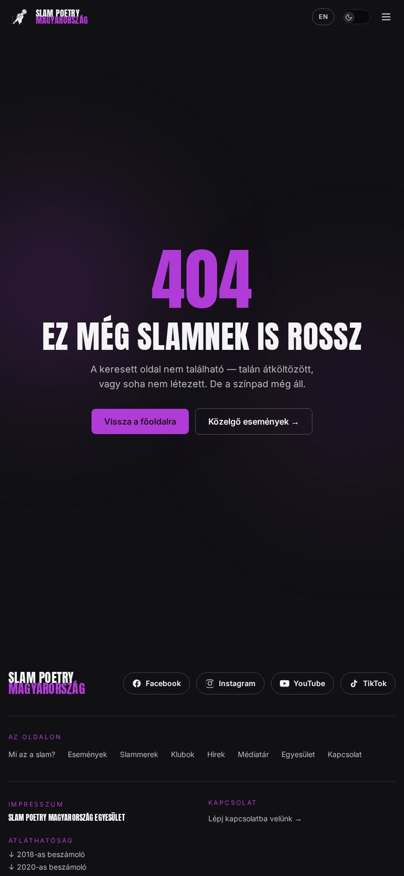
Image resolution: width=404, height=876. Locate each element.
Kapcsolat (345, 754)
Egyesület (298, 754)
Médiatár (253, 754)
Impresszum (36, 804)
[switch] (355, 16)
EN (323, 17)
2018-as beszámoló (46, 854)
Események (87, 754)
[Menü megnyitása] (386, 16)
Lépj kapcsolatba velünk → (255, 818)
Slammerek (139, 754)
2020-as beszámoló (47, 866)
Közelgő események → (253, 421)
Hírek (216, 754)
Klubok (183, 754)
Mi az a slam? (31, 754)
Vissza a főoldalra (140, 421)
